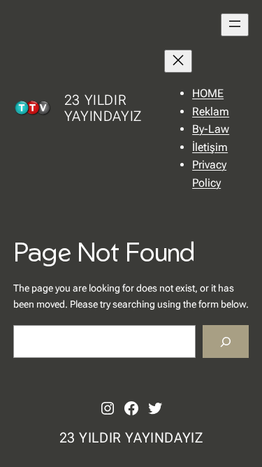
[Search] (226, 341)
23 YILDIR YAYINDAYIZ (103, 108)
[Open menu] (235, 24)
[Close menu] (178, 61)
